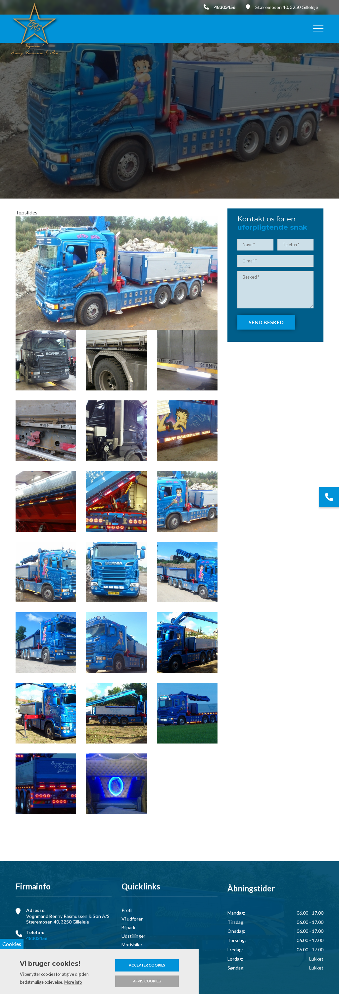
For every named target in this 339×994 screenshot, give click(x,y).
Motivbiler (131, 944)
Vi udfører (132, 919)
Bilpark (128, 927)
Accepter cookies (147, 965)
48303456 (224, 7)
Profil (126, 910)
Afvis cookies (147, 981)
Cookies (11, 944)
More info (73, 982)
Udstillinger (133, 936)
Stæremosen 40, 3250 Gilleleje (286, 7)
